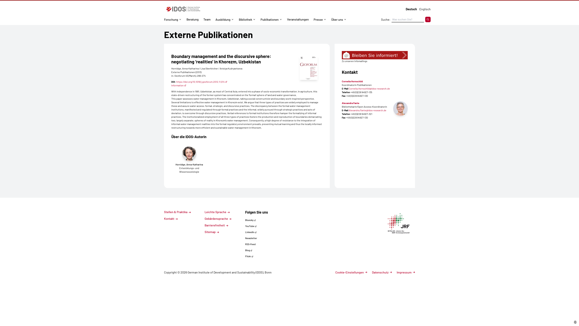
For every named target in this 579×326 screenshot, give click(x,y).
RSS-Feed (250, 244)
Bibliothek (245, 19)
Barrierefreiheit (215, 225)
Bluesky (249, 220)
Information (177, 85)
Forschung (171, 19)
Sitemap (210, 232)
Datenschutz (380, 272)
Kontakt (169, 218)
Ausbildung (222, 19)
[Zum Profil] (400, 108)
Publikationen (270, 19)
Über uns (337, 19)
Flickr (248, 256)
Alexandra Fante (350, 103)
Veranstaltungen (298, 19)
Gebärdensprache (217, 218)
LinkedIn (250, 232)
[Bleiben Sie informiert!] (375, 55)
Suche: (385, 19)
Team (207, 19)
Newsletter (251, 238)
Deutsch (411, 9)
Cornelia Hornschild (352, 81)
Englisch (425, 9)
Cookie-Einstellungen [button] (349, 272)
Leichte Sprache (216, 212)
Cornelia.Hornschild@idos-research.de (369, 88)
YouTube (250, 226)
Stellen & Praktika (176, 212)
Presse (318, 19)
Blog (247, 250)
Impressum (404, 272)
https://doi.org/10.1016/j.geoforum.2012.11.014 (200, 81)
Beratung (193, 19)
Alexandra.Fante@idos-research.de (367, 110)
